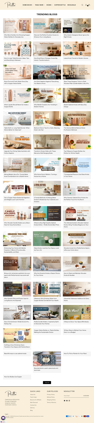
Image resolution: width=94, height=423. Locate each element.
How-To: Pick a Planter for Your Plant (75, 353)
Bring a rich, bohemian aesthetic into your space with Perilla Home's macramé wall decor (17, 275)
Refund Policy (51, 397)
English (6, 414)
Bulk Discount (34, 402)
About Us (32, 394)
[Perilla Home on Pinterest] (67, 401)
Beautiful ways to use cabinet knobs (15, 353)
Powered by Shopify (9, 417)
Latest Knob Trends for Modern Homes (76, 58)
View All (47, 382)
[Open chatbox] (3, 418)
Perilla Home (15, 416)
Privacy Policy (51, 394)
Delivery (32, 407)
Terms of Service (51, 402)
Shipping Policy (51, 400)
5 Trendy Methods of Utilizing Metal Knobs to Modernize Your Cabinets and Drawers (46, 199)
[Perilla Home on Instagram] (69, 401)
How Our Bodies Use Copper (13, 377)
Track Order (33, 397)
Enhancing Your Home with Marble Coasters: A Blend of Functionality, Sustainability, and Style (15, 250)
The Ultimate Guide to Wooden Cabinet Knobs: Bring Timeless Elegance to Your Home (76, 225)
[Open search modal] (82, 4)
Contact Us (33, 405)
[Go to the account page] (85, 4)
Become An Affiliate (35, 400)
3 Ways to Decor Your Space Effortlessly (76, 322)
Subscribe (86, 395)
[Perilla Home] (10, 5)
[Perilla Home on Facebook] (65, 401)
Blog (31, 410)
